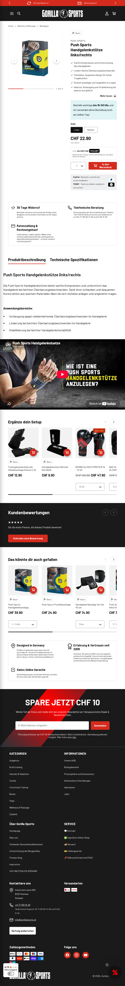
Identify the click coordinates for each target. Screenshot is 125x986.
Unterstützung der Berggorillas (24, 851)
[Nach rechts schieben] (56, 60)
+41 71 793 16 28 (22, 904)
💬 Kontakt (70, 830)
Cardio (12, 780)
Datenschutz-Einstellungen (77, 780)
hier (74, 737)
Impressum (69, 787)
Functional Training (18, 787)
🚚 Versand (69, 844)
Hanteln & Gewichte (19, 774)
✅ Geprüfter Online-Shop (77, 837)
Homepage (14, 830)
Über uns (13, 837)
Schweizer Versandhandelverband (25, 844)
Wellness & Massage (27, 26)
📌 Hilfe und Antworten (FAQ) (78, 857)
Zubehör (13, 814)
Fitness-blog (15, 857)
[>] (115, 3)
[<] (9, 3)
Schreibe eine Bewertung (28, 538)
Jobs (66, 794)
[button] (18, 13)
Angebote (14, 760)
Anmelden (100, 725)
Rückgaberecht (71, 767)
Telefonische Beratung (90, 3)
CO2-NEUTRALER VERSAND (23, 871)
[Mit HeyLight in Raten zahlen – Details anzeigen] (102, 151)
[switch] (11, 974)
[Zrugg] (105, 422)
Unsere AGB (70, 760)
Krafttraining (15, 767)
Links (76, 129)
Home (11, 26)
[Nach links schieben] (14, 60)
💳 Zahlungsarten (73, 851)
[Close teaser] (107, 964)
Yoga (11, 800)
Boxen (12, 794)
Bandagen (44, 26)
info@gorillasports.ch (25, 919)
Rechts (90, 129)
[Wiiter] (113, 422)
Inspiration (14, 864)
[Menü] (16, 965)
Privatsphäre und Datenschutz (79, 774)
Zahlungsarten (41, 3)
